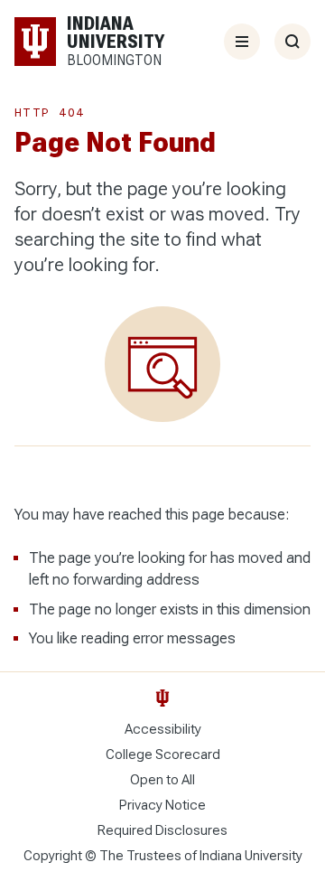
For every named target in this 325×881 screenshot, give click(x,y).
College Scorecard (163, 754)
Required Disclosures (163, 830)
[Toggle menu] (242, 41)
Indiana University (251, 855)
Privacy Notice (162, 805)
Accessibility (163, 729)
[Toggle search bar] (292, 41)
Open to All (162, 780)
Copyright (52, 855)
